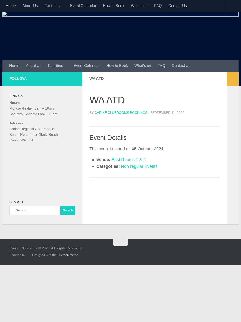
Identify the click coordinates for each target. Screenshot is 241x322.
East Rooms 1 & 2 (129, 159)
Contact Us (177, 6)
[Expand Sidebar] (233, 79)
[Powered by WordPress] (27, 254)
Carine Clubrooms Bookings (121, 113)
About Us (30, 6)
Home (11, 6)
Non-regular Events (139, 166)
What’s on (139, 6)
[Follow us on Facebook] (72, 78)
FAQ (158, 6)
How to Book (113, 6)
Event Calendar (83, 6)
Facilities (52, 6)
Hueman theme (67, 255)
